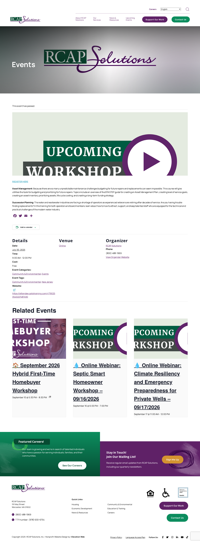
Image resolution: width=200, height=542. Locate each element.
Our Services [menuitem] (97, 19)
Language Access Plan (135, 537)
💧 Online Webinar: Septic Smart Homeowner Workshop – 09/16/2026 (97, 381)
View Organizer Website (117, 257)
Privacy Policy (116, 537)
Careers (152, 9)
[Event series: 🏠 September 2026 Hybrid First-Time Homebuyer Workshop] (50, 397)
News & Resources (80, 512)
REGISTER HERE (20, 181)
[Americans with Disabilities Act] (166, 493)
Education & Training (116, 508)
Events (45, 273)
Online (62, 245)
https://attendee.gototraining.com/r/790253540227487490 (33, 295)
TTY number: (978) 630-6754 (29, 519)
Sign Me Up (172, 459)
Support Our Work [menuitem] (155, 20)
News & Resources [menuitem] (114, 19)
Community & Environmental (26, 273)
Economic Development (82, 508)
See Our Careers (72, 465)
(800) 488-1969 (23, 514)
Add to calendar (26, 227)
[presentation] (39, 339)
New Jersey (47, 281)
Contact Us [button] (177, 517)
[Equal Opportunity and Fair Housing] (150, 494)
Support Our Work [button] (174, 505)
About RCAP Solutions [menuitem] (81, 19)
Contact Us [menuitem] (180, 20)
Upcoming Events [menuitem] (130, 19)
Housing (75, 504)
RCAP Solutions (113, 245)
